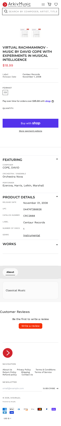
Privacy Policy (24, 369)
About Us (7, 369)
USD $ (6, 418)
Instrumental (31, 235)
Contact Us (27, 374)
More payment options (30, 131)
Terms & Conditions (45, 369)
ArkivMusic (15, 398)
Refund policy (10, 374)
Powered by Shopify (9, 401)
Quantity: (8, 108)
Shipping (25, 372)
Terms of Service (43, 372)
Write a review (30, 325)
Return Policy (9, 372)
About (10, 272)
